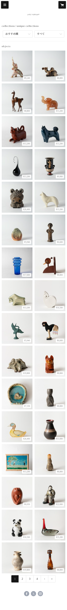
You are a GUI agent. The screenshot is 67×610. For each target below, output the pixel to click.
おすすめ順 (11, 34)
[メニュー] (5, 5)
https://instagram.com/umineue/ (40, 593)
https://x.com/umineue (33, 593)
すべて (41, 34)
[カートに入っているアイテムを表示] (62, 5)
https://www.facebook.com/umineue (26, 593)
